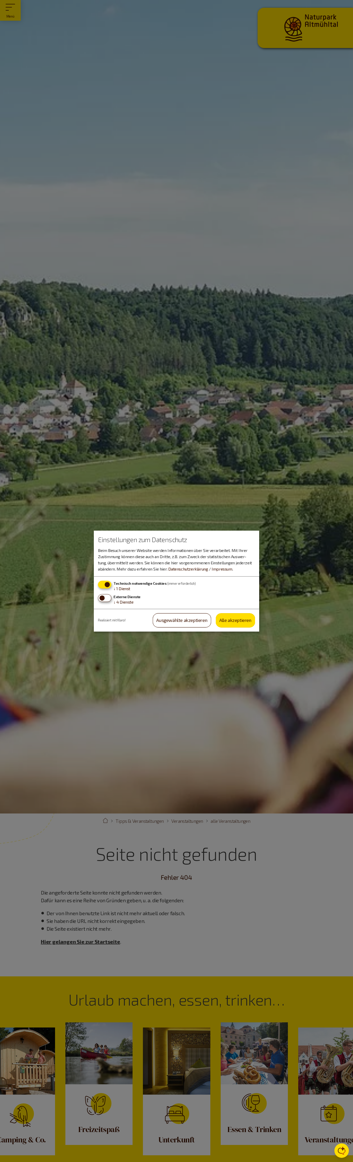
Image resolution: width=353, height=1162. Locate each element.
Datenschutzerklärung (188, 568)
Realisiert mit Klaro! (112, 620)
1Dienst (121, 588)
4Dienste (123, 602)
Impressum (222, 568)
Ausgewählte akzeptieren (181, 620)
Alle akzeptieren (235, 620)
